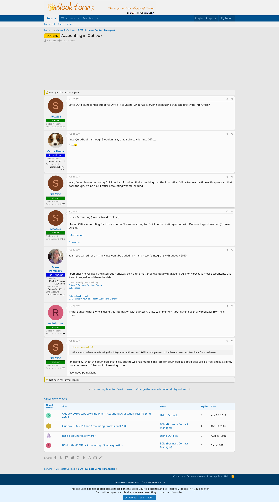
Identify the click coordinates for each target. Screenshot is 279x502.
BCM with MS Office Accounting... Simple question (92, 445)
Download (75, 242)
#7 (232, 340)
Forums (52, 18)
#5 (232, 250)
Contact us (179, 476)
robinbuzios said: (80, 347)
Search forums (65, 24)
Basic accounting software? (79, 436)
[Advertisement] (122, 66)
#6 (232, 306)
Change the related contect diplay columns (162, 389)
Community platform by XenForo (139, 482)
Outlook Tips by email (78, 296)
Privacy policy (214, 476)
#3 (232, 176)
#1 (232, 99)
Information (76, 235)
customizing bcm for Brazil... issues (112, 389)
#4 (232, 211)
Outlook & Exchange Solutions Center (85, 285)
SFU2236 (51, 40)
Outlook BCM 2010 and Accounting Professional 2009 (94, 426)
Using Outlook (169, 415)
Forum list (49, 24)
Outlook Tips (74, 288)
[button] (78, 18)
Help (226, 476)
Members (89, 18)
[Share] (227, 99)
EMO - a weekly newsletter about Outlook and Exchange (94, 298)
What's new (68, 18)
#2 (232, 134)
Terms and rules (196, 476)
